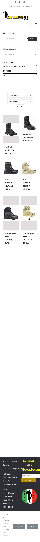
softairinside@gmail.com (25, 6)
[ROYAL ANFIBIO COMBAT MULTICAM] (29, 168)
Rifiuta (32, 526)
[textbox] (20, 54)
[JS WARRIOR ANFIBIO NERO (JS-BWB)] (11, 213)
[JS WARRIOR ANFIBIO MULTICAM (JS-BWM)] (29, 213)
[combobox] (20, 54)
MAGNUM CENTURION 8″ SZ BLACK (28, 137)
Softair (6, 76)
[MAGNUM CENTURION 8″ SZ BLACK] (29, 123)
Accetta (19, 526)
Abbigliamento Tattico (14, 66)
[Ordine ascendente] (31, 95)
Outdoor (7, 71)
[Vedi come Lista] (22, 107)
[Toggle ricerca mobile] (32, 24)
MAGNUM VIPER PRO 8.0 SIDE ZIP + (11, 150)
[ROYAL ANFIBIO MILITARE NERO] (11, 168)
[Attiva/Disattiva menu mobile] (36, 24)
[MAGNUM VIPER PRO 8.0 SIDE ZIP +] (11, 129)
